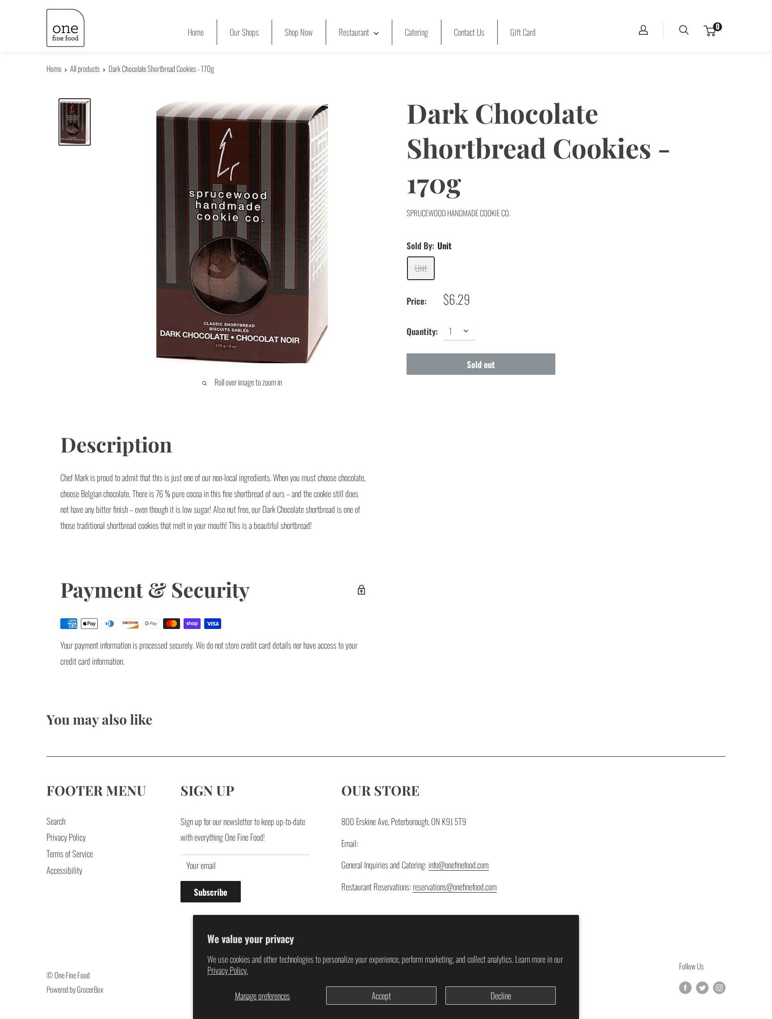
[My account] (643, 30)
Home (196, 31)
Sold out (481, 364)
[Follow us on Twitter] (702, 986)
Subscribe (210, 891)
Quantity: (422, 330)
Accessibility (64, 870)
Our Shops (244, 31)
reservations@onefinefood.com (455, 886)
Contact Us (469, 31)
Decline (501, 995)
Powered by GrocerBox (74, 989)
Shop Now (299, 31)
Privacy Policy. (227, 970)
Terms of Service (69, 853)
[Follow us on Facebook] (685, 986)
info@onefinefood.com (458, 864)
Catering (416, 31)
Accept (381, 995)
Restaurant (354, 31)
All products (85, 68)
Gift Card (523, 31)
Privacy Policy (66, 836)
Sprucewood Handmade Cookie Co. (458, 212)
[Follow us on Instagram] (719, 986)
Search (55, 820)
